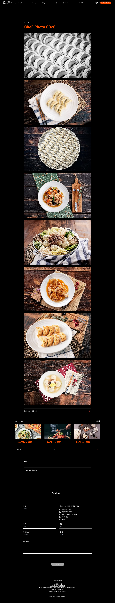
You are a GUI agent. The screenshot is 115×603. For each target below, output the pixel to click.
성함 (60, 524)
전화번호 (26, 532)
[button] (39, 3)
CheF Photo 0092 (24, 442)
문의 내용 (26, 541)
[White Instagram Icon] (97, 3)
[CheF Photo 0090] (87, 431)
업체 (24, 506)
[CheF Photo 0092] (28, 431)
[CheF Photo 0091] (57, 431)
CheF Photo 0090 (83, 442)
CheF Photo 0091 (54, 442)
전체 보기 (97, 421)
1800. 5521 (62, 586)
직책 (24, 524)
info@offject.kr (54, 586)
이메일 (61, 532)
